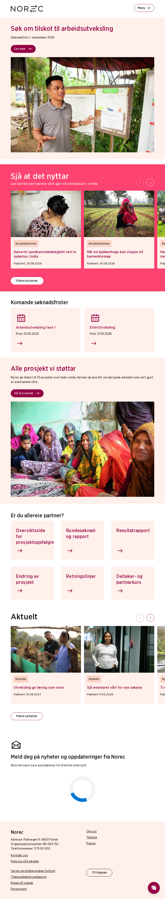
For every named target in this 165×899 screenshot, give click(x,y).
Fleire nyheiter (26, 716)
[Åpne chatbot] (154, 888)
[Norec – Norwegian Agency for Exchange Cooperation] (27, 8)
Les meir (20, 48)
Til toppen (99, 872)
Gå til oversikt (24, 393)
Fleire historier (27, 280)
